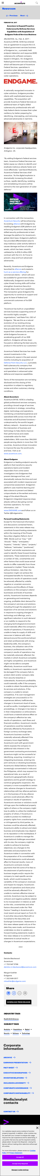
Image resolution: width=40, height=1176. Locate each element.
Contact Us (9, 1111)
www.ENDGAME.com (13, 510)
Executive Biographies (15, 1072)
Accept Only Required (20, 1163)
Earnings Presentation (16, 1062)
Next (22, 15)
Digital (27, 1029)
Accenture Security (12, 221)
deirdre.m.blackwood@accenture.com (20, 967)
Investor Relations (14, 1077)
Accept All (20, 1157)
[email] (19, 994)
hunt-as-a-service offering (15, 272)
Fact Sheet (9, 1067)
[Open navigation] (3, 3)
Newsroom (9, 9)
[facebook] (14, 994)
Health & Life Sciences (11, 1019)
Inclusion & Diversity (15, 1083)
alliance (16, 224)
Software (16, 1033)
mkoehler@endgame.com (15, 981)
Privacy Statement (16, 1153)
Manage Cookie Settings (20, 1170)
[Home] (19, 2)
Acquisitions (17, 1029)
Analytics (7, 1029)
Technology (26, 1033)
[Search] (37, 2)
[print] (25, 994)
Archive (8, 1057)
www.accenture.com (13, 453)
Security (7, 1033)
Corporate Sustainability (17, 1093)
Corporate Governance (16, 1088)
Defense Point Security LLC (15, 362)
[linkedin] (8, 994)
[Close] (37, 1127)
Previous (13, 15)
